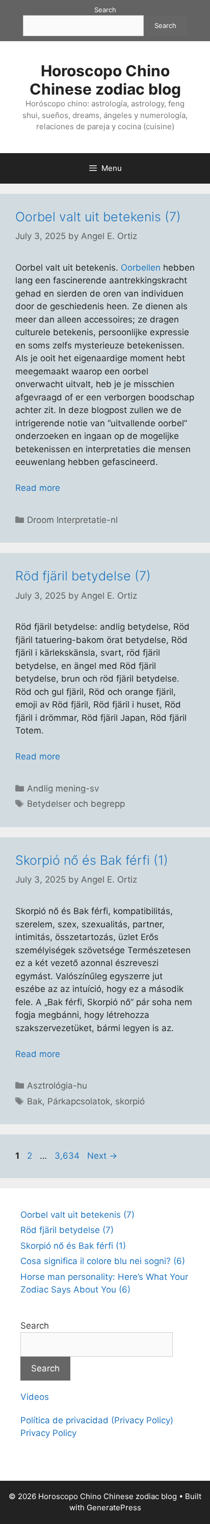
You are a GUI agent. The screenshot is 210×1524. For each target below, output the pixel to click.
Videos (34, 1397)
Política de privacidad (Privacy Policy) (96, 1420)
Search (105, 10)
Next (102, 1156)
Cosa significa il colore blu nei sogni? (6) (102, 1261)
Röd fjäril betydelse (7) (83, 575)
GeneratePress (114, 1507)
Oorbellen (141, 267)
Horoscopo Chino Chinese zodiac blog (105, 80)
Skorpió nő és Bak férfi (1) (91, 860)
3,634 (67, 1156)
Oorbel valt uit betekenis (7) (98, 216)
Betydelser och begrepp (76, 804)
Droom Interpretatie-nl (72, 520)
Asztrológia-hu (57, 1085)
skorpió (130, 1101)
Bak (34, 1101)
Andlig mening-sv (63, 788)
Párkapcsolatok (78, 1101)
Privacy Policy (48, 1433)
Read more (37, 488)
